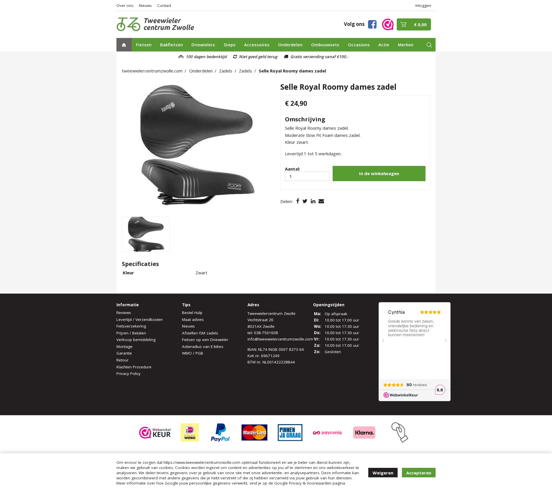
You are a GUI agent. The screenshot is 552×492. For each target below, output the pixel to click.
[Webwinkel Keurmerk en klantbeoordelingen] (388, 24)
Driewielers (203, 44)
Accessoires (256, 44)
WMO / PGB (192, 353)
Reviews (123, 312)
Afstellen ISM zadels (200, 333)
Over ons (124, 5)
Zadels (225, 71)
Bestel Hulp (192, 312)
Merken (405, 44)
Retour (122, 360)
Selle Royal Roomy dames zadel (292, 71)
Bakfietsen (171, 44)
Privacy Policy (128, 373)
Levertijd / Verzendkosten (139, 319)
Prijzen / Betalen (131, 333)
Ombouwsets (325, 44)
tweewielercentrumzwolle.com (152, 71)
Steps (229, 44)
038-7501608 (266, 332)
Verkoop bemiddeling (136, 339)
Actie (383, 44)
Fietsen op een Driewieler (205, 339)
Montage (124, 346)
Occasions (359, 44)
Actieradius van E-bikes (202, 346)
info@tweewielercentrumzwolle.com (280, 339)
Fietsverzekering (131, 326)
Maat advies (193, 319)
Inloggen (423, 5)
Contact (164, 5)
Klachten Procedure (134, 367)
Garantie (124, 353)
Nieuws (145, 5)
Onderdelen (290, 44)
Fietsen (144, 44)
